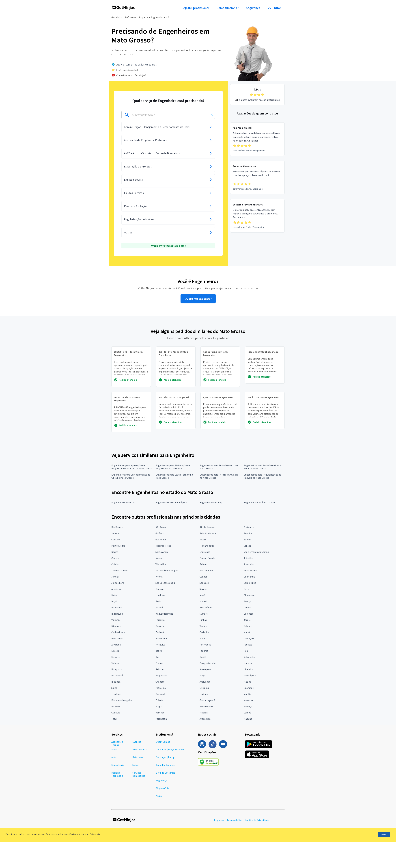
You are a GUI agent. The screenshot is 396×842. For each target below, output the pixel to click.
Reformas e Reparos (136, 17)
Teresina (160, 619)
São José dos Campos (166, 570)
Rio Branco (117, 527)
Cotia (246, 588)
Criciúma (204, 687)
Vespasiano (161, 675)
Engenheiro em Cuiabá (123, 502)
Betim (158, 601)
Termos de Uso (234, 820)
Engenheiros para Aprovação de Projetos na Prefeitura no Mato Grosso (131, 467)
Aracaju (247, 601)
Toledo (159, 700)
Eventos (136, 741)
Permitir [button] (384, 835)
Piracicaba (116, 607)
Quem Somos (163, 741)
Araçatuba (205, 718)
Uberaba (248, 669)
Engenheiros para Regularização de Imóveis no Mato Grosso (262, 476)
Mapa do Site (162, 788)
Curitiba (115, 539)
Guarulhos (160, 539)
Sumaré (204, 613)
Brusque (115, 706)
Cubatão (115, 712)
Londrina (160, 595)
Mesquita (160, 644)
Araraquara (205, 669)
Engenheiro (157, 17)
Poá (246, 650)
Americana (161, 638)
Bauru (158, 650)
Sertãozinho (206, 706)
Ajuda (159, 795)
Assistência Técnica (117, 743)
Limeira (115, 650)
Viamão (203, 626)
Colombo (249, 613)
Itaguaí (159, 706)
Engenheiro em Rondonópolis (171, 502)
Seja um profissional (195, 8)
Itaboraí (248, 663)
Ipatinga (116, 681)
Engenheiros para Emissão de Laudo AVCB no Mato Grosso (263, 467)
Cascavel (116, 656)
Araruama (205, 681)
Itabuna (248, 718)
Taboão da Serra (119, 570)
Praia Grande (250, 570)
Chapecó (160, 681)
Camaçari (249, 638)
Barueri (247, 539)
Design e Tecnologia (117, 774)
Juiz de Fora (117, 582)
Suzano (203, 588)
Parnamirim (117, 638)
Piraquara (116, 669)
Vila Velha (160, 564)
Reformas (137, 757)
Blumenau (249, 595)
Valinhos (116, 619)
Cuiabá (114, 564)
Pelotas (159, 669)
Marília (247, 694)
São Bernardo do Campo (256, 551)
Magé (202, 675)
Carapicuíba (250, 582)
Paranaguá (161, 718)
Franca (159, 663)
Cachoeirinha (118, 632)
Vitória (159, 576)
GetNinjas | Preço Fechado (170, 749)
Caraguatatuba (207, 663)
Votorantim (250, 656)
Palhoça (248, 706)
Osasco (115, 558)
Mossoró (248, 700)
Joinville (248, 558)
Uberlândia (249, 576)
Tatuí (114, 718)
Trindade (116, 694)
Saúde (135, 764)
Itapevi (203, 601)
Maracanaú (117, 675)
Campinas (205, 551)
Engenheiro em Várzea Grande (259, 502)
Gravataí (159, 626)
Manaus (159, 558)
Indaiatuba (117, 613)
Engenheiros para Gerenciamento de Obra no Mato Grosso (130, 476)
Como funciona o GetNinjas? (131, 75)
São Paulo (160, 527)
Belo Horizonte (208, 533)
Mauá (202, 595)
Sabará (115, 663)
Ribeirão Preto (163, 545)
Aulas (114, 749)
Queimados (161, 694)
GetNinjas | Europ (165, 757)
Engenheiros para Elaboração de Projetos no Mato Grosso (172, 467)
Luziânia (204, 694)
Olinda (247, 607)
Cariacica (204, 632)
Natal (114, 595)
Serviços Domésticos (138, 774)
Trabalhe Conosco (165, 764)
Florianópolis (207, 545)
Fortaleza (249, 527)
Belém (203, 564)
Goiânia (159, 533)
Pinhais (203, 619)
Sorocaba (249, 564)
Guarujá (159, 588)
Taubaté (159, 632)
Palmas (248, 626)
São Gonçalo (206, 570)
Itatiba (247, 681)
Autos (114, 757)
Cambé (247, 712)
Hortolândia (206, 607)
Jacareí (247, 619)
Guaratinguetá (207, 700)
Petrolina (160, 687)
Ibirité (203, 656)
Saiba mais (95, 834)
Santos (247, 545)
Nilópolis (116, 626)
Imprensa (219, 820)
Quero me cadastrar (198, 299)
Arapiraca (116, 588)
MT (167, 17)
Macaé (247, 632)
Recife (114, 551)
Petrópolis (205, 644)
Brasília (248, 533)
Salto (114, 687)
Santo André (161, 551)
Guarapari (249, 687)
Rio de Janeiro (207, 527)
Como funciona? (228, 8)
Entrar (277, 8)
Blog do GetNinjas (165, 772)
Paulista (248, 644)
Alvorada (116, 644)
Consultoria (117, 764)
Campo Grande (207, 558)
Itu (157, 656)
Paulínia (204, 650)
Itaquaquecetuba (164, 613)
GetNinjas (117, 17)
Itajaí (114, 601)
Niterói (203, 539)
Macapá (204, 712)
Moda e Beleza (140, 749)
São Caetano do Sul (165, 582)
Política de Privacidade (257, 820)
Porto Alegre (118, 545)
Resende (159, 712)
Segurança (253, 8)
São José (204, 582)
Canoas (203, 576)
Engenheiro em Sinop (211, 502)
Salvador (116, 533)
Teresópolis (250, 675)
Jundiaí (115, 576)
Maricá (203, 638)
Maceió (159, 607)
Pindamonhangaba (121, 700)
